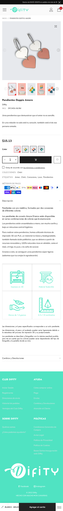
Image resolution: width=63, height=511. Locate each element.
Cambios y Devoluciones (13, 358)
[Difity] (20, 10)
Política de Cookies (42, 445)
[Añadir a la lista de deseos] (57, 159)
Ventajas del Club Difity (12, 408)
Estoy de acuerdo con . (25, 168)
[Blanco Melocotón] (17, 149)
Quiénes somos (8, 427)
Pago (36, 393)
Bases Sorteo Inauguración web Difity (45, 452)
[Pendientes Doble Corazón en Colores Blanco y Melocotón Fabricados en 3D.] (31, 50)
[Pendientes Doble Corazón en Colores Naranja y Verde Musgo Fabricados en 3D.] (51, 89)
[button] (4, 50)
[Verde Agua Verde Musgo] (41, 149)
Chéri (19, 172)
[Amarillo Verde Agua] (25, 149)
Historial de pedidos (10, 403)
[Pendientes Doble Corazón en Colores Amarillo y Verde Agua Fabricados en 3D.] (31, 89)
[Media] (56, 26)
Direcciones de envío (11, 398)
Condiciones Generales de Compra (45, 428)
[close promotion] (59, 2)
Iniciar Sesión (8, 388)
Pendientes (48, 177)
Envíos (36, 398)
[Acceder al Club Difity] (51, 9)
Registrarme (7, 393)
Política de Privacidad (43, 440)
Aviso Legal (39, 435)
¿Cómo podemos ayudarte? (14, 432)
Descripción (7, 200)
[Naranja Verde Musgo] (33, 149)
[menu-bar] (5, 9)
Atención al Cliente (42, 408)
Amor (17, 177)
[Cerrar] (59, 507)
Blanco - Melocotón (12, 507)
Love (40, 177)
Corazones (31, 177)
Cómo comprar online (43, 388)
